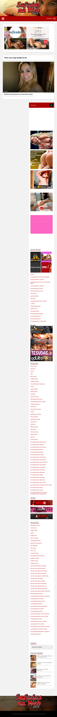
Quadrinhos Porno (35, 419)
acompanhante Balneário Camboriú (39, 631)
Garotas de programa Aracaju (38, 565)
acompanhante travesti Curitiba (38, 629)
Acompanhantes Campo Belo (38, 464)
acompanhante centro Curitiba (38, 621)
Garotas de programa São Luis (38, 586)
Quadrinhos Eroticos (35, 409)
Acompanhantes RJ (35, 540)
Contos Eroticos (34, 553)
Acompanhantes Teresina (37, 279)
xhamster (32, 368)
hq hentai (32, 394)
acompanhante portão (36, 603)
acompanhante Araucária (37, 624)
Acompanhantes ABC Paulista (38, 442)
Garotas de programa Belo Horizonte (40, 591)
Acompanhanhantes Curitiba (37, 401)
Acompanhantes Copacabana (38, 493)
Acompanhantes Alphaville (37, 480)
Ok (51, 105)
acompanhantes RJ (35, 306)
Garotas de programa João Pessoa (39, 576)
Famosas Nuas (34, 432)
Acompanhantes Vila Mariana (38, 459)
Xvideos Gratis (34, 560)
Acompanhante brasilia (36, 593)
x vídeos (32, 303)
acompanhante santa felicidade (38, 606)
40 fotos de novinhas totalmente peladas (44, 663)
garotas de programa (36, 543)
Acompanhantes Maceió (36, 578)
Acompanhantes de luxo (36, 291)
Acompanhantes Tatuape (37, 444)
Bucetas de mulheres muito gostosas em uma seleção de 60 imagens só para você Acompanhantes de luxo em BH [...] (44, 671)
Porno (32, 371)
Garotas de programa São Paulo (38, 588)
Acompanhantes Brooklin (37, 454)
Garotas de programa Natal (37, 581)
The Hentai (33, 293)
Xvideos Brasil (34, 379)
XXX (31, 373)
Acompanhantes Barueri (36, 449)
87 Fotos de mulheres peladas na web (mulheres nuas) (44, 656)
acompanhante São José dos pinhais (40, 613)
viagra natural (34, 389)
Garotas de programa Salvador (38, 583)
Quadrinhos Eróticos (35, 414)
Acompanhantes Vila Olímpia (38, 457)
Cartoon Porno (34, 439)
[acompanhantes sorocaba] (41, 193)
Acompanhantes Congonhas (37, 467)
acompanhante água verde (37, 601)
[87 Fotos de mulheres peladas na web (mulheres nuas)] (33, 658)
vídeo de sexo (34, 391)
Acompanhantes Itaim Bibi (37, 477)
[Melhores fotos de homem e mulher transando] (33, 685)
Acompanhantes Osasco (36, 490)
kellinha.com (33, 308)
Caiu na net (33, 366)
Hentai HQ (33, 406)
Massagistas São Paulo (36, 399)
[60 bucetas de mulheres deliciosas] (33, 671)
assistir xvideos (34, 538)
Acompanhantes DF (35, 316)
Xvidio (32, 386)
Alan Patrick (42, 713)
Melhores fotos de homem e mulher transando (43, 683)
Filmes (32, 274)
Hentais (32, 437)
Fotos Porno (33, 421)
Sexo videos (33, 376)
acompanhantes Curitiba (36, 598)
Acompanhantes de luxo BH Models (39, 277)
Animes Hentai (34, 396)
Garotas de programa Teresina (38, 573)
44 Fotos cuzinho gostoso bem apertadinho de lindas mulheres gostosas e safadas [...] (44, 678)
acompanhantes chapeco (37, 286)
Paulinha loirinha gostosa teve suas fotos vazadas (18, 94)
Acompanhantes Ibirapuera (37, 472)
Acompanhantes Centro (36, 487)
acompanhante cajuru (36, 618)
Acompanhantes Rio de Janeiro (38, 301)
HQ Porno (33, 424)
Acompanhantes (34, 311)
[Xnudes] (41, 514)
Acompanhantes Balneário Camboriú (40, 596)
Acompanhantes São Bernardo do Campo (41, 485)
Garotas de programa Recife (37, 568)
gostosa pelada (34, 296)
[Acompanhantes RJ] (46, 252)
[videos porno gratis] (35, 263)
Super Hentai (33, 434)
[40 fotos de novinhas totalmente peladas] (33, 665)
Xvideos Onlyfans (35, 404)
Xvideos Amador (34, 558)
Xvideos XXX (33, 530)
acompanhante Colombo (37, 608)
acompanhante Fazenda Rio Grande (40, 626)
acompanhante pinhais (36, 611)
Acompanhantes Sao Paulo (37, 555)
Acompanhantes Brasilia (36, 313)
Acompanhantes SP (35, 318)
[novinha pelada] (41, 507)
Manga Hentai (34, 426)
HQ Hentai (33, 429)
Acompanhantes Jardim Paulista (38, 462)
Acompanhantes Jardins (36, 474)
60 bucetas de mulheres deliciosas (42, 670)
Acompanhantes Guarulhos (37, 469)
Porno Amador (34, 416)
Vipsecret (32, 298)
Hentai (32, 411)
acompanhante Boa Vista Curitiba (39, 616)
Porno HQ (33, 550)
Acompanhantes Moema (36, 452)
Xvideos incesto (34, 381)
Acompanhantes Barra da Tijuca (38, 492)
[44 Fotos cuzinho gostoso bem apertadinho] (33, 678)
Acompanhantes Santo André (38, 482)
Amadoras (6, 91)
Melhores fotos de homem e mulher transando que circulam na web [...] (44, 685)
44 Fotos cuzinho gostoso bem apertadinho (44, 676)
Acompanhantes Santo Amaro (38, 447)
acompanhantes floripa (36, 288)
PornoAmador (34, 545)
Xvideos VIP (33, 535)
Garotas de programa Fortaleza (38, 571)
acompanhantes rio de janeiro (38, 321)
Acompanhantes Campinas (37, 384)
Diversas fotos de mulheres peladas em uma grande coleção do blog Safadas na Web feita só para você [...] (44, 658)
